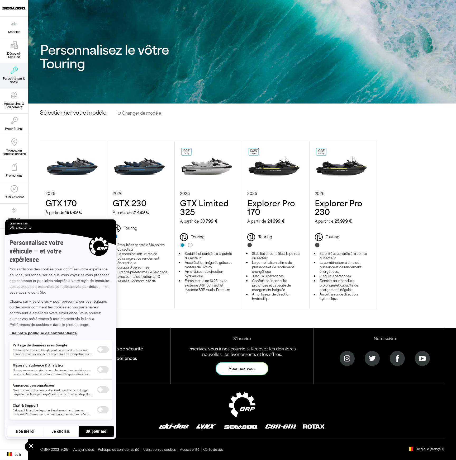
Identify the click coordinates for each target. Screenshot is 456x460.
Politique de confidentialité (118, 449)
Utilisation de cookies (159, 449)
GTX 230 (129, 202)
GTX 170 (61, 202)
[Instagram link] (347, 358)
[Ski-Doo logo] (174, 426)
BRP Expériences (119, 357)
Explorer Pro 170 (271, 207)
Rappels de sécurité (122, 348)
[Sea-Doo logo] (14, 8)
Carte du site (213, 449)
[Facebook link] (397, 358)
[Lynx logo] (206, 426)
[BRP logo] (242, 404)
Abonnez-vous (242, 368)
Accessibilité (189, 449)
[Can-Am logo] (281, 426)
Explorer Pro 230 (339, 207)
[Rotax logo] (314, 426)
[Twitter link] (372, 358)
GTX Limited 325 (204, 207)
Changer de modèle (141, 112)
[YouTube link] (422, 358)
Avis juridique (83, 449)
